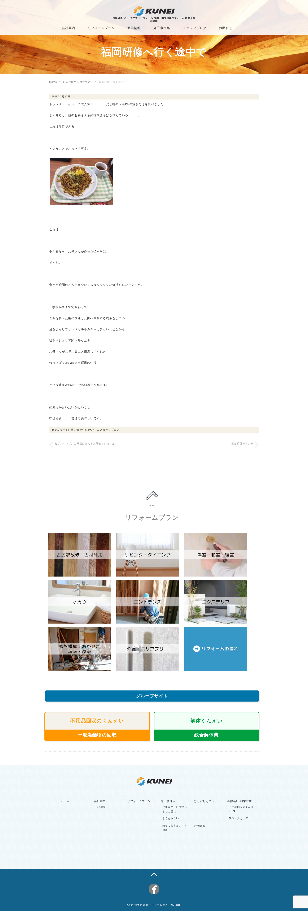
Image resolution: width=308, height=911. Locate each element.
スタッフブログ (194, 28)
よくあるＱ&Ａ (171, 818)
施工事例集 (161, 28)
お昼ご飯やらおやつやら (78, 81)
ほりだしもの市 (204, 801)
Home (53, 81)
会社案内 (68, 28)
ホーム (65, 801)
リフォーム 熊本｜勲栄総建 (165, 904)
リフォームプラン (101, 28)
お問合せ (225, 28)
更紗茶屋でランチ (242, 443)
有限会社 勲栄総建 (239, 801)
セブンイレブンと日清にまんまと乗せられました (85, 443)
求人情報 (101, 806)
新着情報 (134, 28)
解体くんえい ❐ (239, 818)
